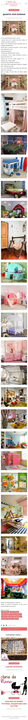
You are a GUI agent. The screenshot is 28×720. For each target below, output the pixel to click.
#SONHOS (5, 612)
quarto (19, 616)
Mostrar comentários (14, 628)
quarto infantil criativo (10, 618)
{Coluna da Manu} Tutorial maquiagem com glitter (14, 704)
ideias (11, 616)
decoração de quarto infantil (12, 614)
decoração (14, 612)
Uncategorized (14, 10)
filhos (5, 616)
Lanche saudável (14, 667)
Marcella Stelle (11, 18)
